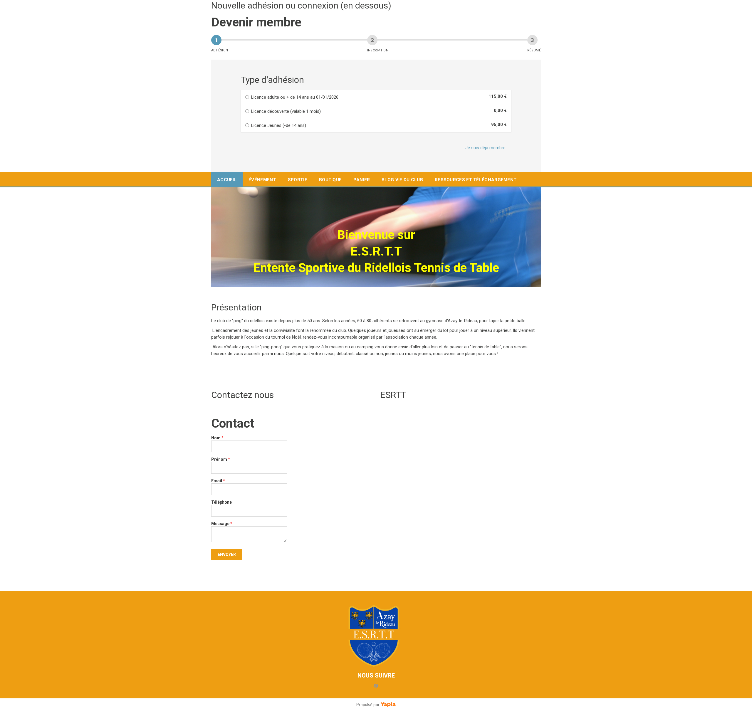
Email (218, 480)
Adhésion (219, 50)
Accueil (227, 179)
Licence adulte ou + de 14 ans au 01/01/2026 (294, 97)
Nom (217, 438)
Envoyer (227, 554)
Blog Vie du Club (402, 179)
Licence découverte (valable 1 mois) (286, 111)
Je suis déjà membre (485, 147)
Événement (262, 179)
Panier (361, 179)
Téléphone (221, 502)
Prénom (220, 459)
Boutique (330, 179)
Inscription (377, 50)
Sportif (297, 179)
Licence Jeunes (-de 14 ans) (278, 125)
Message (221, 523)
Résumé (534, 50)
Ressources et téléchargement (475, 179)
